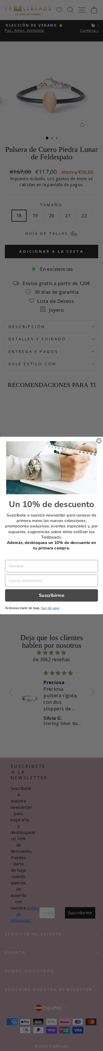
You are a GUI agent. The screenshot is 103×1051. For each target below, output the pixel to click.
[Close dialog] (99, 440)
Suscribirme (51, 595)
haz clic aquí (50, 608)
